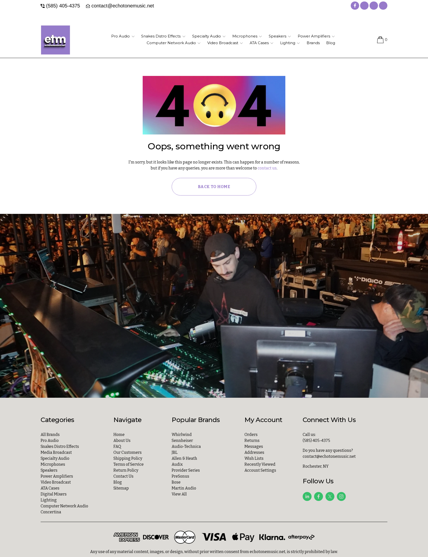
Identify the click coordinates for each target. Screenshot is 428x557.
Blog (330, 43)
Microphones (53, 464)
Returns (252, 440)
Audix (177, 464)
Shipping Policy (127, 458)
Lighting (49, 500)
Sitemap (121, 488)
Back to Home (214, 186)
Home (119, 434)
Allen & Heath (184, 458)
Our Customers (127, 452)
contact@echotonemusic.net (122, 5)
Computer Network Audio (64, 506)
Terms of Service (128, 464)
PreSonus (180, 476)
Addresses (254, 452)
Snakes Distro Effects (60, 446)
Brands (313, 43)
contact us (267, 168)
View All (179, 494)
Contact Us (123, 476)
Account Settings (260, 470)
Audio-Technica (186, 446)
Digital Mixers (54, 494)
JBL (175, 452)
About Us (122, 440)
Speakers (49, 470)
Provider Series (186, 470)
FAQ (117, 446)
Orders (251, 434)
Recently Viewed (259, 464)
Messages (253, 446)
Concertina (51, 512)
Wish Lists (254, 458)
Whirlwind (182, 434)
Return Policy (125, 470)
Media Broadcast (56, 452)
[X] (329, 496)
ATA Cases (50, 488)
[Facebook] (318, 496)
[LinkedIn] (307, 496)
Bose (176, 482)
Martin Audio (184, 488)
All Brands (50, 434)
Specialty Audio (55, 458)
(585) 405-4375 (63, 5)
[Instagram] (341, 496)
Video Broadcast (56, 482)
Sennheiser (182, 440)
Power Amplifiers (57, 476)
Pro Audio (50, 440)
